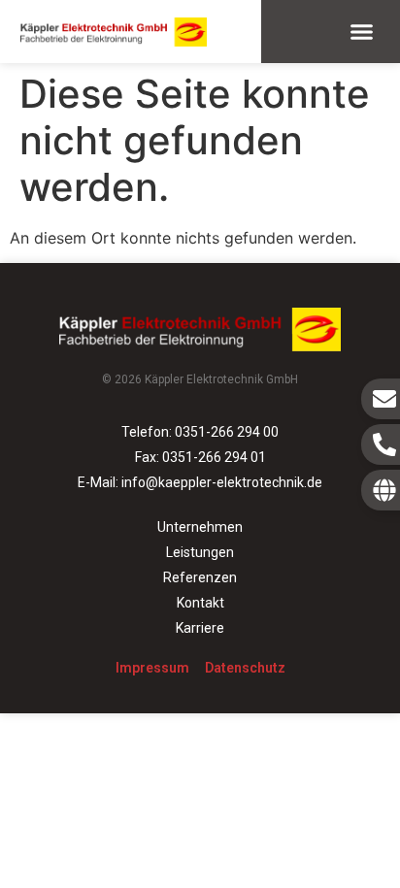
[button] (362, 32)
